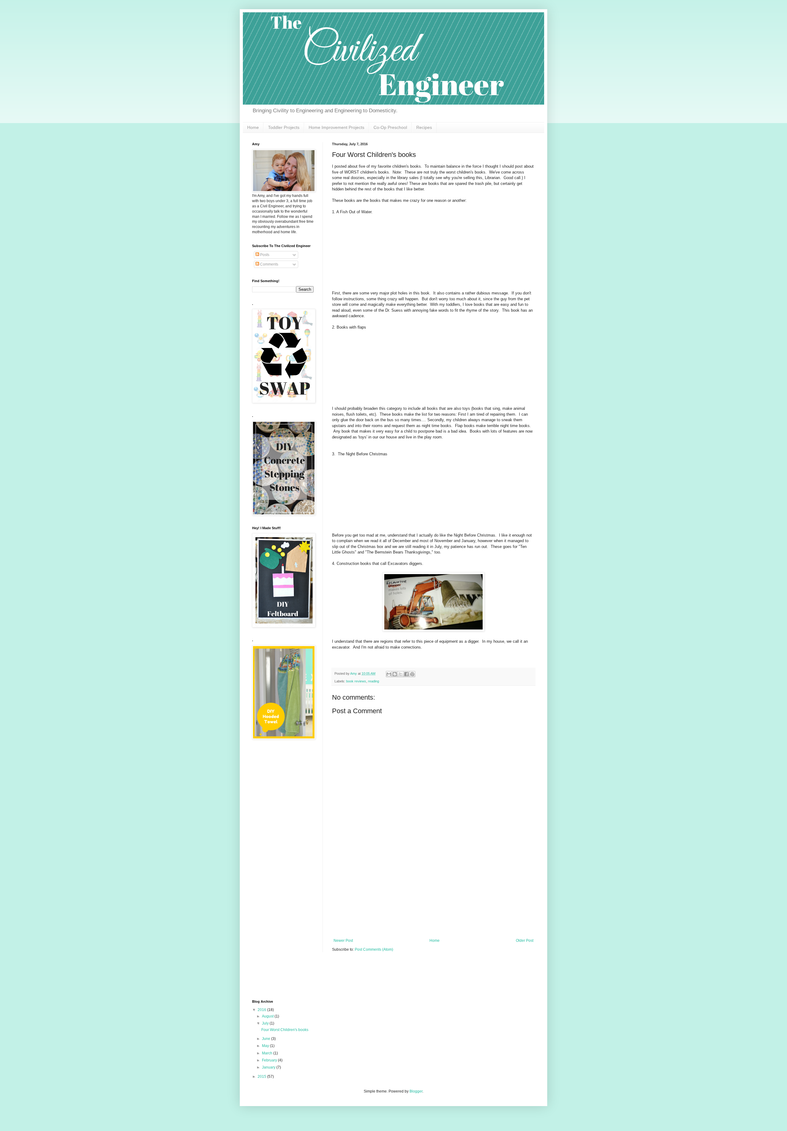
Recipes (424, 127)
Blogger (415, 1091)
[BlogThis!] (395, 674)
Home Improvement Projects (336, 127)
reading (373, 681)
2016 (262, 1010)
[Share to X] (400, 674)
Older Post (524, 940)
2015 (262, 1076)
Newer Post (343, 940)
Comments (268, 264)
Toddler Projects (283, 127)
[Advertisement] (433, 892)
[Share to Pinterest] (412, 674)
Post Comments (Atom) (374, 949)
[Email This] (389, 674)
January (269, 1067)
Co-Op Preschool (390, 127)
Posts (264, 255)
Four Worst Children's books (284, 1030)
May (266, 1046)
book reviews (356, 681)
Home (253, 127)
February (270, 1060)
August (268, 1016)
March (267, 1053)
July (266, 1023)
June (266, 1039)
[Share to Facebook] (406, 674)
